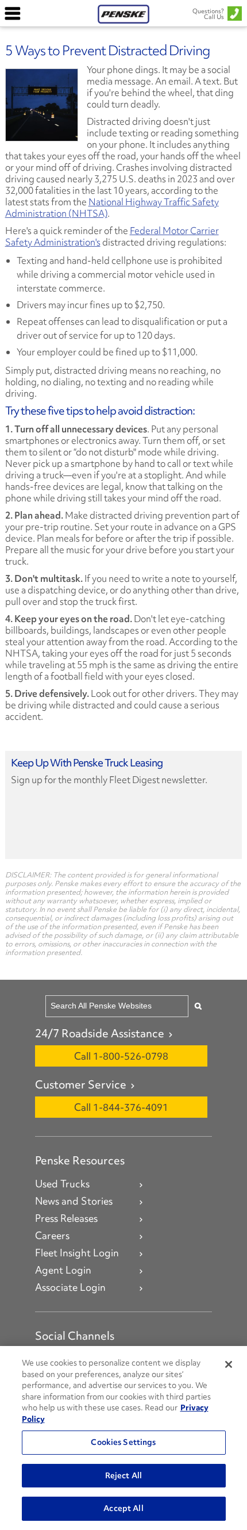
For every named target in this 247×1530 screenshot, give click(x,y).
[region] (123, 1438)
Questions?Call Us (208, 14)
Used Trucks (62, 1184)
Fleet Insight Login (77, 1253)
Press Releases (66, 1218)
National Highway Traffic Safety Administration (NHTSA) (112, 207)
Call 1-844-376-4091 (121, 1107)
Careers (52, 1235)
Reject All (123, 1475)
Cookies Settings (123, 1442)
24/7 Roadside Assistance (99, 1033)
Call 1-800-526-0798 (121, 1056)
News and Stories (74, 1201)
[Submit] (198, 1006)
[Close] (228, 1364)
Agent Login (63, 1270)
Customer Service (80, 1084)
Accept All (123, 1508)
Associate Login (70, 1287)
